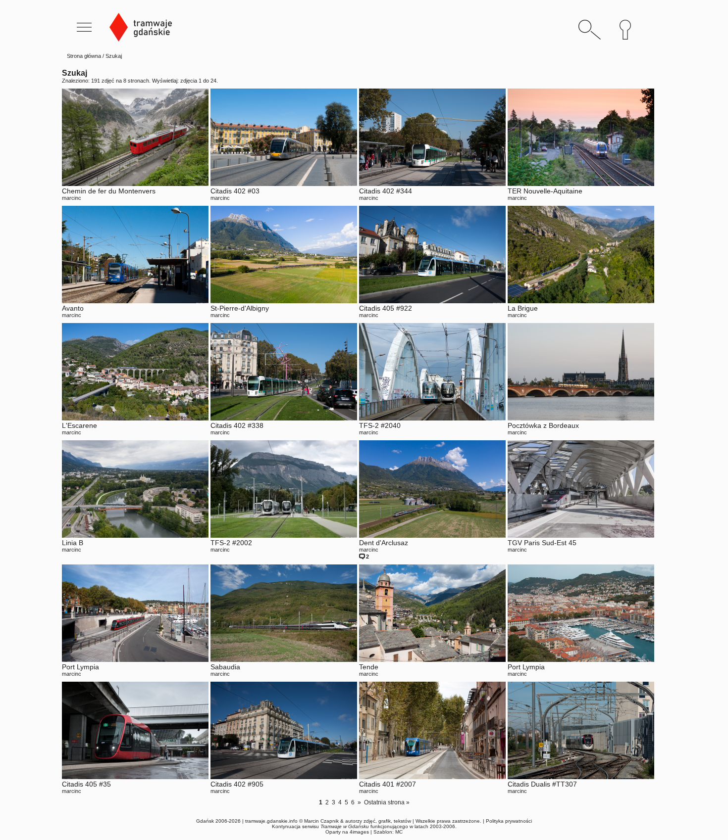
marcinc (71, 198)
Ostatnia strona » (387, 802)
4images (359, 832)
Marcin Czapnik (321, 821)
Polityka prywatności (509, 821)
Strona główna (84, 56)
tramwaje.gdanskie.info (271, 821)
